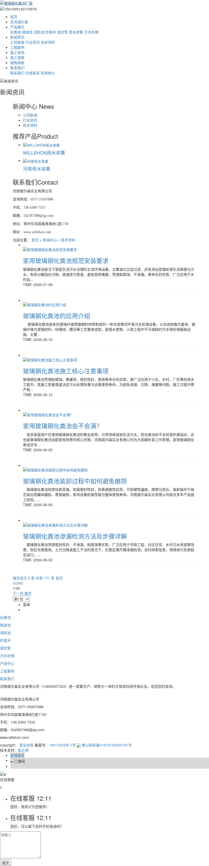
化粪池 (15, 31)
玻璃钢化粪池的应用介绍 (56, 315)
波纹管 (62, 31)
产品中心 (7, 663)
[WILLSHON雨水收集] (41, 144)
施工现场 (17, 52)
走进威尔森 (19, 21)
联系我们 (17, 67)
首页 (13, 16)
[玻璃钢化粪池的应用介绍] (44, 304)
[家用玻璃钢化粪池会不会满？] (48, 414)
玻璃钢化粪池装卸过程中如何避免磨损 (75, 480)
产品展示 (17, 26)
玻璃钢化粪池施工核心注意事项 (66, 370)
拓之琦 (23, 750)
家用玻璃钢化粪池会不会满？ (62, 425)
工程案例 (17, 47)
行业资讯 (32, 42)
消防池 (39, 31)
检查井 (50, 31)
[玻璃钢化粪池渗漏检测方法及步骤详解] (55, 524)
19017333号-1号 (62, 745)
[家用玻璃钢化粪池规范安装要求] (50, 249)
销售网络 (17, 62)
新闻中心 (50, 239)
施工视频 (17, 57)
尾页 (28, 593)
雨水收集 (76, 31)
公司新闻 (17, 42)
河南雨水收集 (36, 168)
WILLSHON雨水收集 (44, 152)
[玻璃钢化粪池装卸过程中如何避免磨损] (55, 469)
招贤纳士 (48, 72)
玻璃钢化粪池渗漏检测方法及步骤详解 (75, 535)
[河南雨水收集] (35, 160)
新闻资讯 (17, 37)
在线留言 (32, 72)
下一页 (18, 593)
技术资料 (48, 42)
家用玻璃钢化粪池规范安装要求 (66, 260)
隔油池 (27, 31)
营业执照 (26, 745)
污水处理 (91, 31)
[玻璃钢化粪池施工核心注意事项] (50, 359)
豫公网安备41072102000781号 (106, 745)
